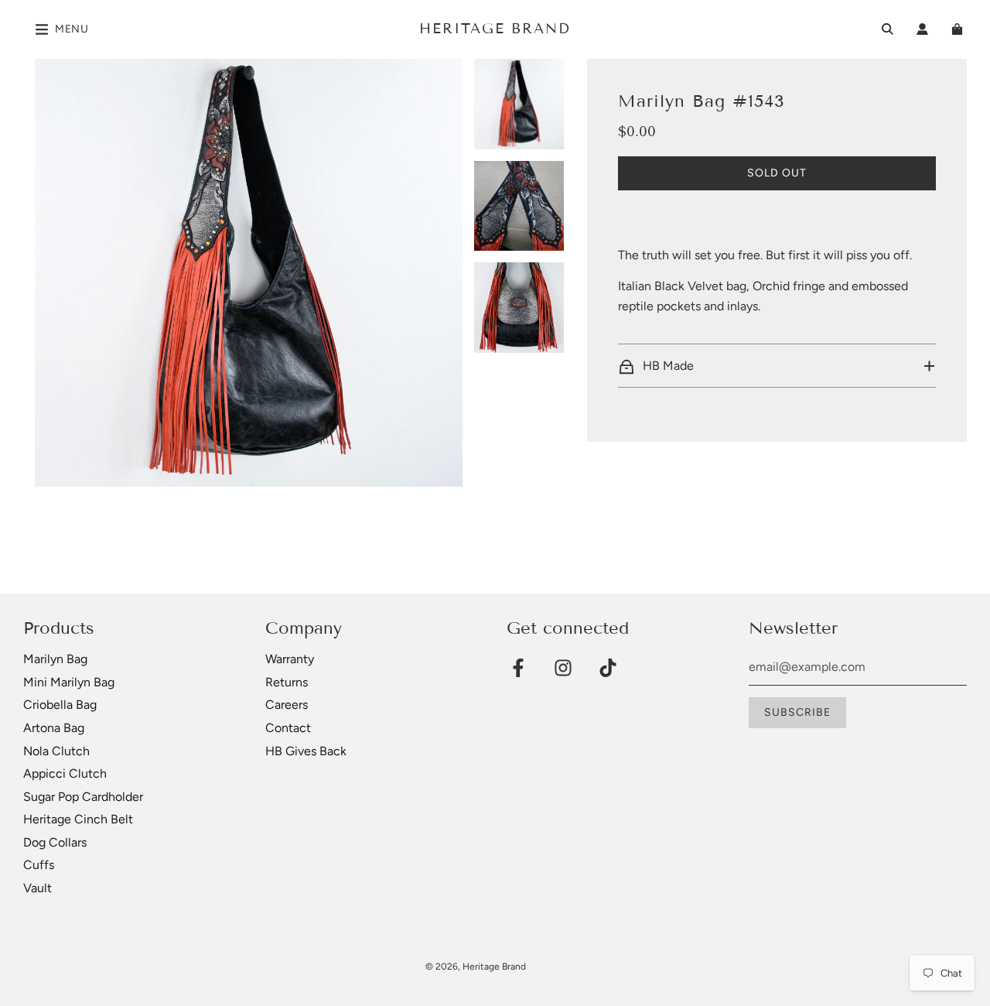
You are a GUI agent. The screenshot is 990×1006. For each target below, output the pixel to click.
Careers (286, 704)
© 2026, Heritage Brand (475, 966)
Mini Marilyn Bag (68, 682)
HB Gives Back (305, 751)
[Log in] (922, 29)
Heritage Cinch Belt (78, 819)
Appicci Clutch (65, 773)
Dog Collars (55, 842)
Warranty (289, 659)
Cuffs (38, 864)
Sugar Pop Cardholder (83, 796)
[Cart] (959, 29)
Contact (288, 727)
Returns (286, 682)
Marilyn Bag (55, 659)
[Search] (887, 29)
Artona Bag (53, 727)
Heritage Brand (495, 28)
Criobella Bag (60, 704)
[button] (777, 366)
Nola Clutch (56, 751)
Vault (37, 888)
